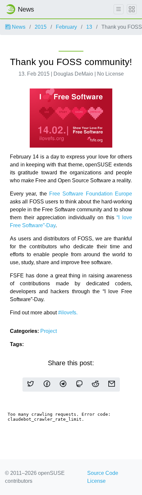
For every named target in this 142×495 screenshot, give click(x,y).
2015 (41, 27)
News (18, 27)
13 (89, 27)
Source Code (102, 473)
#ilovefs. (68, 312)
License (96, 481)
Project (48, 331)
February (66, 27)
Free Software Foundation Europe (90, 193)
